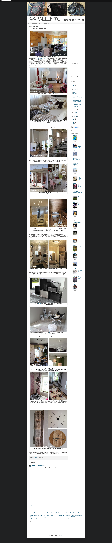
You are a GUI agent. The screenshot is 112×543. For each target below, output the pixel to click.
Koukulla (43, 516)
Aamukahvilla (75, 158)
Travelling (49, 518)
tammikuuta (75, 116)
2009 (73, 123)
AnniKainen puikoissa (76, 150)
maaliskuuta (75, 113)
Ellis (73, 210)
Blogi (29, 23)
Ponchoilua (45, 517)
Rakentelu (56, 517)
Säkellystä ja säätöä (76, 276)
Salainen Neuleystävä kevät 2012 (66, 517)
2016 (73, 84)
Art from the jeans (50, 512)
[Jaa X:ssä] (41, 457)
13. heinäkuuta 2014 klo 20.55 (40, 465)
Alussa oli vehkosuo (76, 194)
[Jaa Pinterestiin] (43, 457)
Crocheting (80, 512)
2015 (73, 85)
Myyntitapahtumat (68, 516)
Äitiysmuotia (70, 518)
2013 (73, 118)
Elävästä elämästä (33, 514)
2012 (73, 119)
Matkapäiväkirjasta (60, 516)
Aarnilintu (34, 23)
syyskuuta (75, 92)
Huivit (33, 515)
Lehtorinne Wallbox (51, 332)
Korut (40, 516)
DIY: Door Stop (75, 96)
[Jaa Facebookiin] (42, 457)
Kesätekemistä (56, 515)
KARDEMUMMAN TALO (77, 222)
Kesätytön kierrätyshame (77, 101)
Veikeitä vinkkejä (65, 518)
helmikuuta (75, 115)
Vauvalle (61, 518)
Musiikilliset (64, 516)
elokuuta (74, 93)
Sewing (32, 518)
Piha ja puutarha (40, 517)
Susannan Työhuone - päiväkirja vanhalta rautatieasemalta (76, 163)
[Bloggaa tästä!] (40, 457)
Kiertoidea (74, 183)
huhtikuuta (75, 112)
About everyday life (32, 512)
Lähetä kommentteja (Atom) (35, 506)
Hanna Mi (33, 465)
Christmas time (75, 512)
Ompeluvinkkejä (78, 516)
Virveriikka (74, 284)
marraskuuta (75, 89)
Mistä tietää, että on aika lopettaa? (77, 192)
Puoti (40, 23)
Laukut (55, 516)
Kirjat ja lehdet (70, 515)
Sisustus (37, 518)
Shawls (35, 518)
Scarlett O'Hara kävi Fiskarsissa (76, 106)
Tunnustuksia (53, 518)
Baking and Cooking (69, 512)
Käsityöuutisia (47, 516)
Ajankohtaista (37, 512)
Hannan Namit (75, 268)
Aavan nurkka (75, 135)
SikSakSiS (74, 245)
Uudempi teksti (31, 505)
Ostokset (81, 516)
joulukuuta (75, 88)
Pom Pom (79, 238)
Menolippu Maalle (75, 191)
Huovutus (35, 515)
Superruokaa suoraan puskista (78, 97)
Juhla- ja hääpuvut (46, 515)
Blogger (62, 535)
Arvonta (54, 512)
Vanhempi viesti (65, 505)
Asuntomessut (62, 512)
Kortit (38, 516)
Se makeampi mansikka (77, 100)
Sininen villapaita (80, 151)
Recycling (59, 517)
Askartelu (58, 512)
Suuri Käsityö (42, 518)
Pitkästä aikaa (79, 211)
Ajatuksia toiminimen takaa (43, 512)
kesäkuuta (75, 109)
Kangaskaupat (51, 515)
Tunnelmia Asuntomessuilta (77, 104)
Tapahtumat (46, 518)
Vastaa (33, 470)
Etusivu (48, 505)
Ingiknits (74, 237)
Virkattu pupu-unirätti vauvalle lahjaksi (80, 270)
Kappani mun (79, 246)
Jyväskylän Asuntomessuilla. (42, 58)
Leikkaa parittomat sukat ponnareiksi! (80, 185)
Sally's (74, 167)
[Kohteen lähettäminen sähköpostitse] (39, 457)
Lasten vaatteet (51, 516)
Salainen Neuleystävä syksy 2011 (77, 517)
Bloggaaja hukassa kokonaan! (79, 232)
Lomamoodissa (80, 254)
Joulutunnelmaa (40, 515)
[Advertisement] (48, 496)
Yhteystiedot (46, 23)
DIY (82, 512)
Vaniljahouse (75, 253)
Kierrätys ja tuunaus (63, 515)
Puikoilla (48, 517)
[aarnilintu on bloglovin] (75, 128)
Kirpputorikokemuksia (75, 515)
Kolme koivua (36, 516)
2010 (73, 122)
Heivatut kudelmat (76, 202)
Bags (65, 512)
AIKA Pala (39, 303)
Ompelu (73, 516)
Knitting (80, 515)
